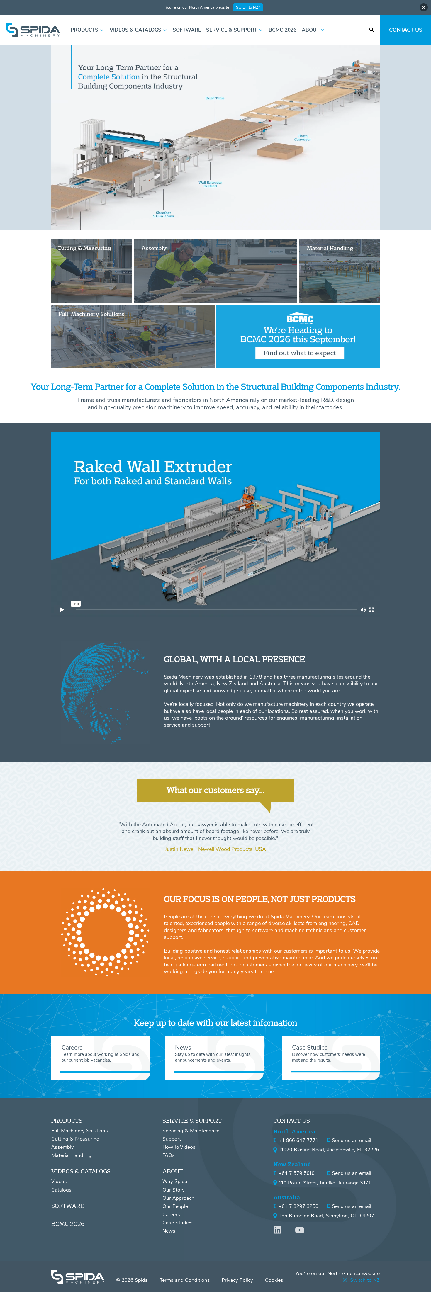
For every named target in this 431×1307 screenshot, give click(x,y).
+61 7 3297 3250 (298, 1206)
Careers (171, 1214)
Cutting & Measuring (75, 1139)
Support (171, 1139)
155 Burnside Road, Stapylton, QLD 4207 (326, 1216)
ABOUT (172, 1171)
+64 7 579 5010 (297, 1173)
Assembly (62, 1147)
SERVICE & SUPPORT (192, 1120)
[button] (88, 30)
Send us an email (351, 1140)
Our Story (173, 1190)
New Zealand (292, 1164)
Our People (175, 1206)
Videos (59, 1181)
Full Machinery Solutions (79, 1131)
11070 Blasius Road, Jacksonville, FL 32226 (329, 1150)
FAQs (168, 1155)
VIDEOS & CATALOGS (81, 1171)
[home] (33, 30)
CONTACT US (291, 1120)
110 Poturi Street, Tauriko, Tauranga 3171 (325, 1183)
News (168, 1231)
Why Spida (174, 1181)
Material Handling (71, 1155)
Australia (286, 1197)
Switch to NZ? (248, 7)
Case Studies (177, 1223)
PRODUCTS (66, 1120)
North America (294, 1131)
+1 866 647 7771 (298, 1140)
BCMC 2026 (68, 1223)
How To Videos (179, 1147)
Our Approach (178, 1198)
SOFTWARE (67, 1205)
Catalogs (61, 1190)
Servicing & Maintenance (190, 1131)
